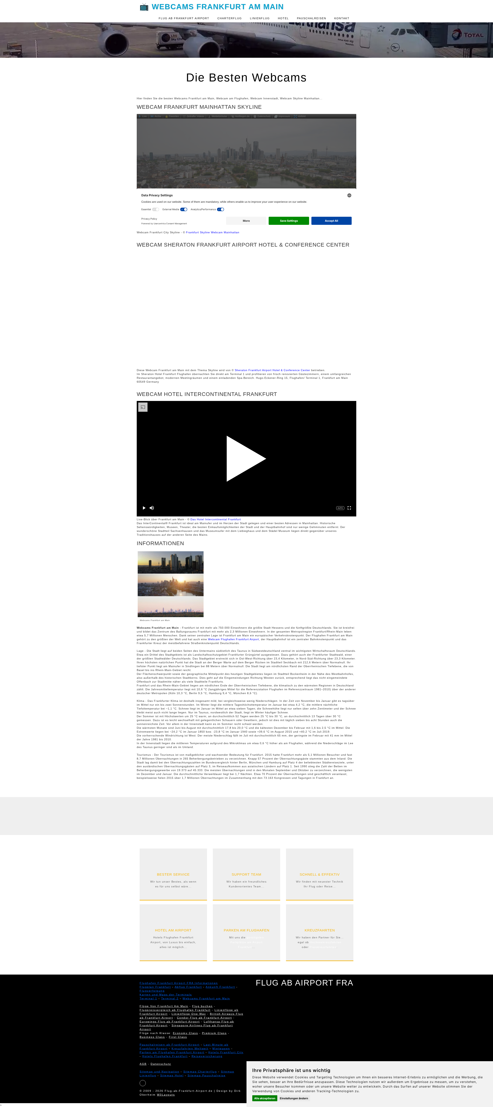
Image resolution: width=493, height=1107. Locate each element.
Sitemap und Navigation (159, 1071)
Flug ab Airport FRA (304, 982)
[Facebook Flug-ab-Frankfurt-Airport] (143, 1083)
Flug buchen (202, 1006)
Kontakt (342, 18)
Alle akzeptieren (264, 1098)
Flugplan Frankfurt (155, 986)
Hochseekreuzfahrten (326, 942)
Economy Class (185, 1033)
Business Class (152, 1036)
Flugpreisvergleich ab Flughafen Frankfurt (175, 1010)
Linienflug (260, 18)
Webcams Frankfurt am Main (206, 998)
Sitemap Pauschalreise (207, 1075)
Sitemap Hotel (172, 1075)
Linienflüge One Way (189, 1013)
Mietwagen (221, 1048)
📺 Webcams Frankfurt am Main (211, 6)
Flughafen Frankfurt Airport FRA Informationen (179, 983)
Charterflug (229, 18)
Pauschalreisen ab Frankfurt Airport (170, 1044)
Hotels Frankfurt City (226, 1052)
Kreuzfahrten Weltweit (190, 1048)
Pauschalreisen (311, 18)
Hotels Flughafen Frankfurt (165, 1056)
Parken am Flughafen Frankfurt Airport (172, 1052)
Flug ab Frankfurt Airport (184, 18)
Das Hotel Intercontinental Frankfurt (215, 519)
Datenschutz (161, 1063)
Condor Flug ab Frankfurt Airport (204, 1017)
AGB (143, 1063)
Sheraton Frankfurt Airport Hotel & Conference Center (272, 370)
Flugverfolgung (152, 990)
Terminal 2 (170, 998)
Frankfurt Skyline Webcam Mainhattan (212, 232)
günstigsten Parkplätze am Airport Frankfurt (247, 942)
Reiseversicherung (207, 1056)
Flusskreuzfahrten (323, 947)
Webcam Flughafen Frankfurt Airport (233, 639)
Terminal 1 (148, 998)
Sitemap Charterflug (200, 1071)
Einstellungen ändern (294, 1098)
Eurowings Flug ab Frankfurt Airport (170, 1021)
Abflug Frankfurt (188, 986)
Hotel (283, 18)
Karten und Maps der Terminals (166, 994)
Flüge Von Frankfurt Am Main (164, 1006)
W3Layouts (166, 1094)
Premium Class (214, 1033)
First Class (178, 1036)
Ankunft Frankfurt (220, 986)
